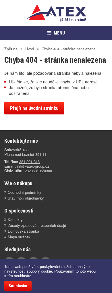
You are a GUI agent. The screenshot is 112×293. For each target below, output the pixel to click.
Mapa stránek (19, 237)
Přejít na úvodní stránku (34, 108)
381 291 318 (29, 161)
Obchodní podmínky (24, 192)
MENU (59, 33)
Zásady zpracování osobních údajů (37, 225)
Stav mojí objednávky (26, 198)
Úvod (29, 48)
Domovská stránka (23, 231)
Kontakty (15, 219)
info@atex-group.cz (33, 166)
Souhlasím (18, 286)
